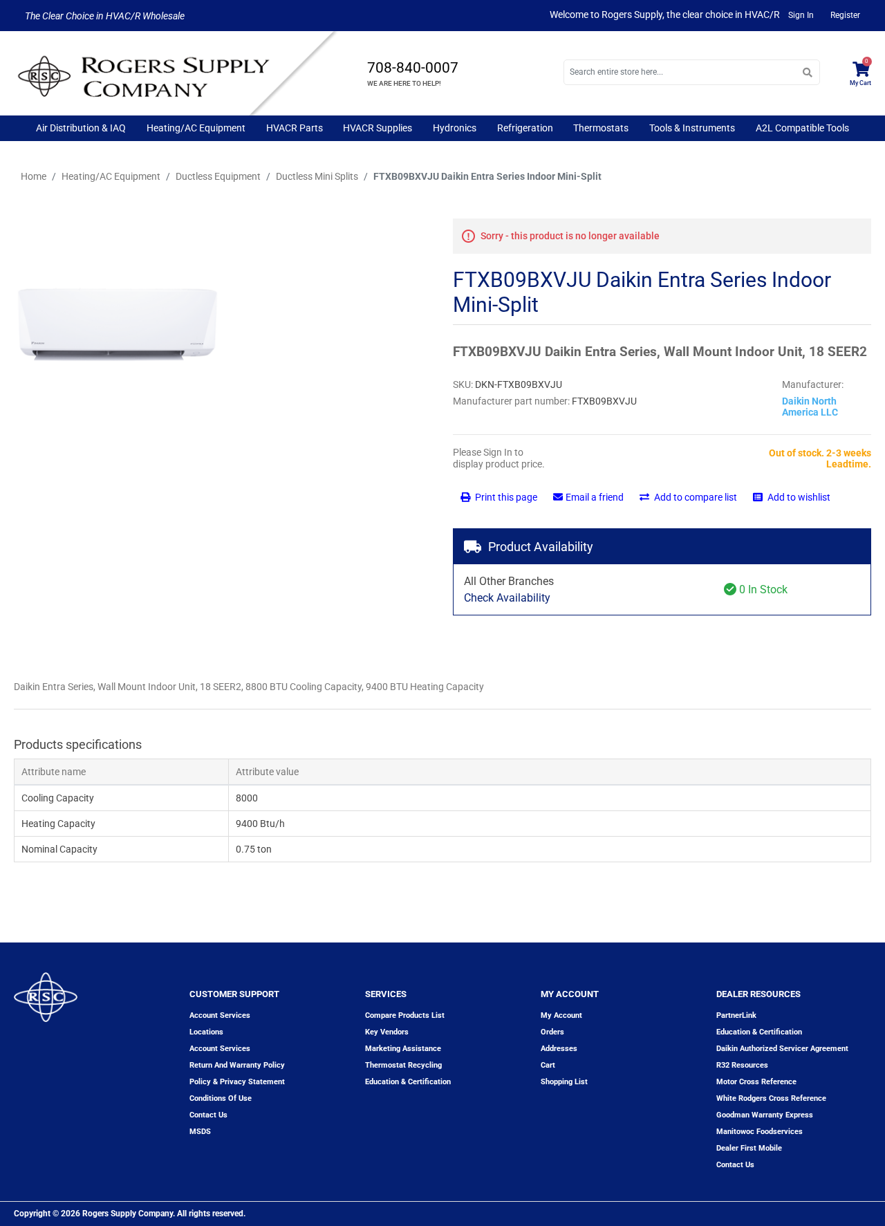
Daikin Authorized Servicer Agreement (782, 1048)
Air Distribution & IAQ (81, 127)
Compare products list (405, 1015)
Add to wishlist (797, 497)
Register (845, 15)
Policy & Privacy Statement (237, 1081)
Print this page (505, 497)
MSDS (200, 1131)
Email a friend (595, 497)
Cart (548, 1065)
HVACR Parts (294, 127)
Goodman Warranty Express (764, 1115)
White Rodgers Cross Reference (771, 1098)
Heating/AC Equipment (196, 127)
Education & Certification (408, 1081)
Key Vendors (387, 1032)
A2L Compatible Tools (802, 127)
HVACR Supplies (377, 127)
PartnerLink (736, 1015)
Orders (552, 1032)
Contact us (208, 1115)
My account (561, 1015)
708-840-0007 (412, 67)
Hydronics (454, 127)
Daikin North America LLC (810, 407)
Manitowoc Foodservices (759, 1131)
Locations (206, 1032)
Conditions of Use (220, 1098)
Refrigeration (525, 127)
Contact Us (735, 1164)
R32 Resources (742, 1065)
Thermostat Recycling (403, 1065)
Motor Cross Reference (756, 1081)
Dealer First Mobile (749, 1148)
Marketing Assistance (403, 1048)
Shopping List (564, 1081)
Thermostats (600, 127)
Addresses (559, 1048)
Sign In (801, 15)
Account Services (219, 1015)
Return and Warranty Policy (237, 1065)
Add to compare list (694, 497)
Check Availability (507, 597)
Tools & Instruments (692, 127)
